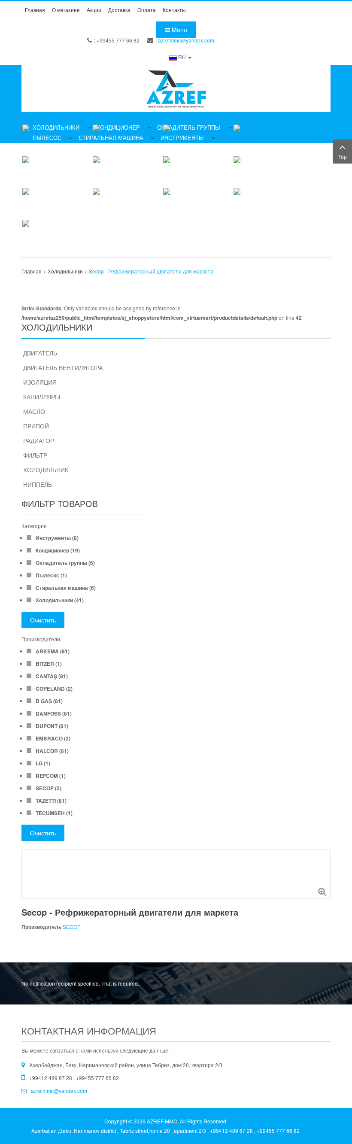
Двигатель (40, 353)
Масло (34, 411)
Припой (36, 426)
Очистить (43, 620)
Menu (178, 29)
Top (342, 156)
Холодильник (45, 469)
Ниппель (37, 484)
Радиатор (38, 440)
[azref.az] (176, 88)
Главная (31, 271)
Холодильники (65, 271)
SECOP (72, 926)
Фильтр (35, 455)
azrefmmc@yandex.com (186, 40)
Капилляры (41, 396)
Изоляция (40, 382)
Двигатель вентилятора (63, 367)
